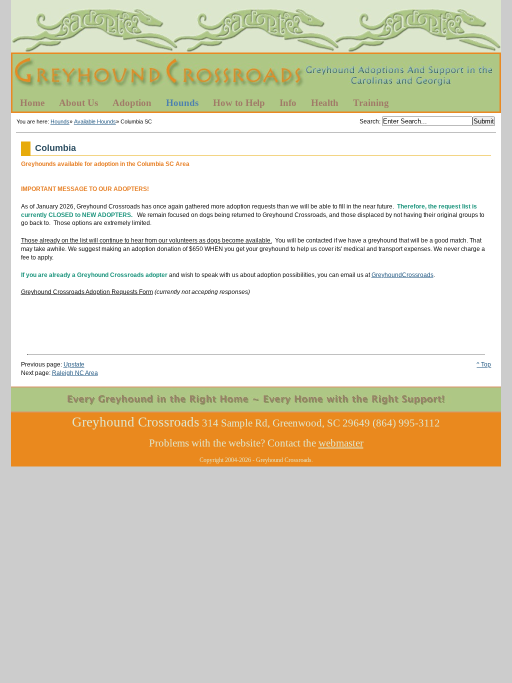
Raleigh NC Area (75, 373)
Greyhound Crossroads (256, 74)
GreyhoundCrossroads (403, 275)
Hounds (60, 121)
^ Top (483, 364)
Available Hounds (95, 121)
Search (369, 121)
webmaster (341, 443)
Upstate (74, 364)
